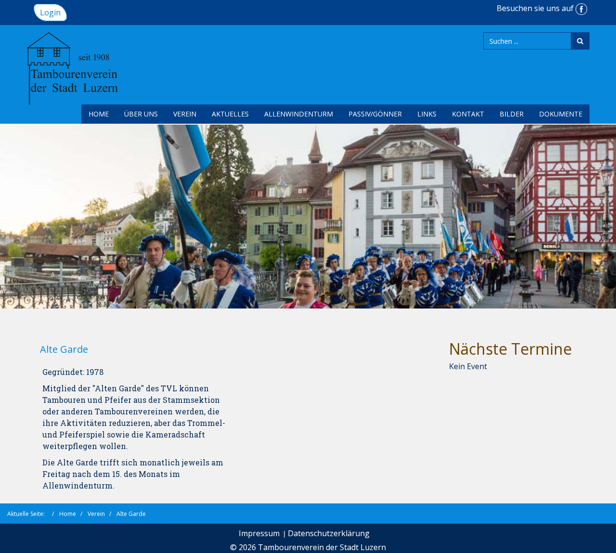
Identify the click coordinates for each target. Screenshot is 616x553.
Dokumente (560, 113)
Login (50, 12)
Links (426, 113)
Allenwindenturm (298, 113)
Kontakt (468, 113)
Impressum (259, 533)
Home (99, 113)
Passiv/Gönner (375, 113)
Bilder (512, 113)
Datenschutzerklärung (329, 533)
